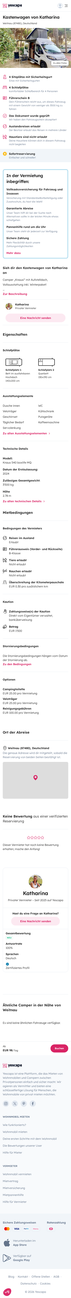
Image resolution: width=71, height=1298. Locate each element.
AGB (56, 1276)
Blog (11, 1276)
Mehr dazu (13, 253)
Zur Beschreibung (15, 294)
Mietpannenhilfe (13, 1195)
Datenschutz (29, 1283)
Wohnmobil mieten (15, 1132)
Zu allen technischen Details (22, 501)
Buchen (59, 1048)
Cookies (45, 1283)
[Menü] (63, 6)
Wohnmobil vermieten (17, 1174)
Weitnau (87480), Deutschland (20, 23)
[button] (7, 1292)
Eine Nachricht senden (35, 318)
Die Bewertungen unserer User (22, 1145)
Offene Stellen (41, 1276)
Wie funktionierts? (14, 1125)
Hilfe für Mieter (12, 1152)
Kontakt (23, 1276)
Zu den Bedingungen (17, 664)
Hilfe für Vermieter (15, 1201)
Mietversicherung (14, 1188)
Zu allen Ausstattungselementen (25, 433)
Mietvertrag (10, 1181)
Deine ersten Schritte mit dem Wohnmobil (30, 1138)
